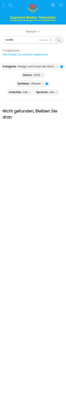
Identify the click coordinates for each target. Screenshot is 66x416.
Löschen (43, 39)
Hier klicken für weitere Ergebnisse (25, 54)
